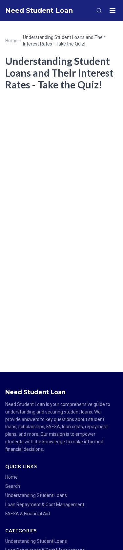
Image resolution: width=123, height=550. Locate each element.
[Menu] (112, 10)
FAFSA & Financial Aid (27, 513)
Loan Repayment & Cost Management (44, 504)
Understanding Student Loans (36, 495)
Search (12, 486)
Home (11, 40)
